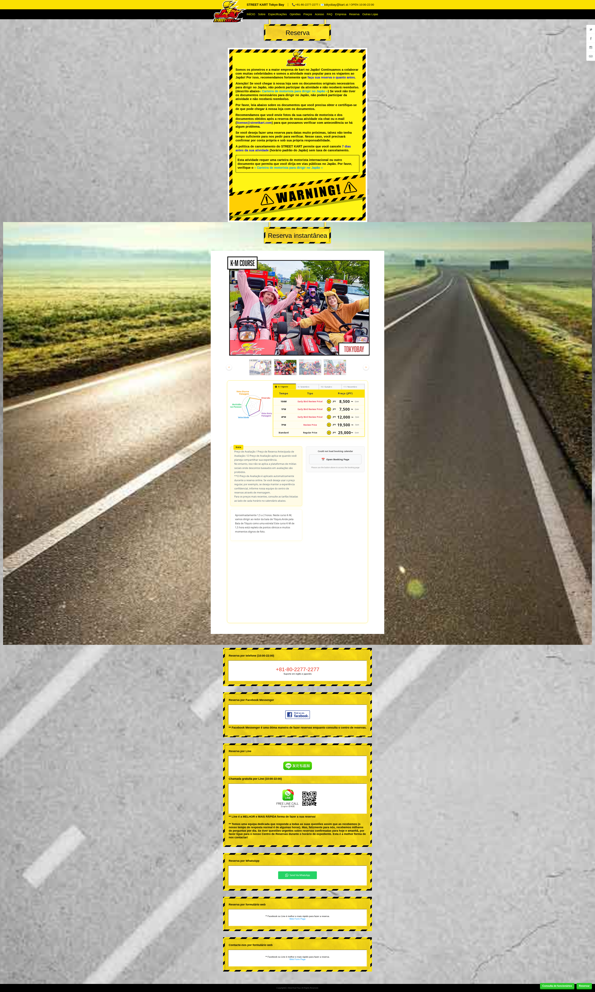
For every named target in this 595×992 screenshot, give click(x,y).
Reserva (354, 14)
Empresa (340, 14)
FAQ (329, 14)
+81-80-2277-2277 (297, 590)
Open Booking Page (337, 459)
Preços (307, 14)
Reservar (584, 986)
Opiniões (295, 14)
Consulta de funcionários (557, 986)
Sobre (261, 14)
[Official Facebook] (590, 38)
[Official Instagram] (590, 47)
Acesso (319, 14)
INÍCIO (251, 14)
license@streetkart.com (254, 122)
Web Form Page (297, 839)
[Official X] (590, 29)
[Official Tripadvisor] (590, 56)
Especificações (277, 14)
